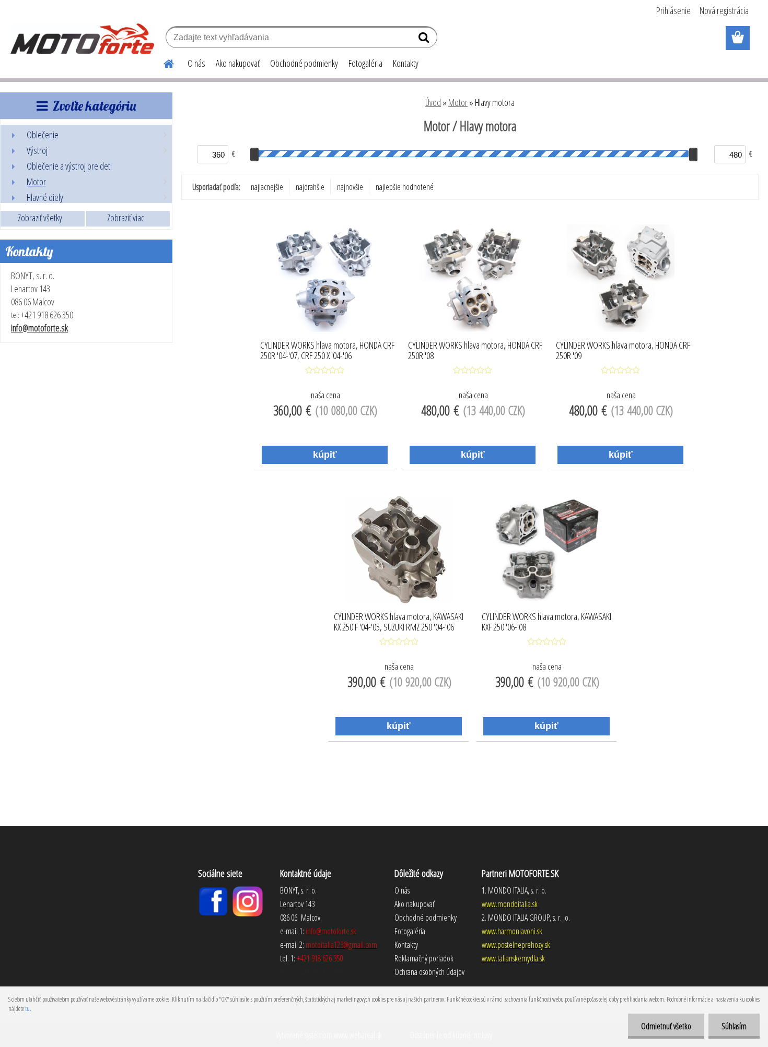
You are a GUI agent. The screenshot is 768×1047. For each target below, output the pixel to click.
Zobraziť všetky (40, 217)
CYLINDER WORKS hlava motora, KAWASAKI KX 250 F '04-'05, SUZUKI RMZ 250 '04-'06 (398, 622)
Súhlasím (734, 1026)
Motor (458, 102)
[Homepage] (162, 62)
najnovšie (350, 187)
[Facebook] (213, 890)
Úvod (433, 102)
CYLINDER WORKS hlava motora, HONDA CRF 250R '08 (475, 351)
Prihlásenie (673, 10)
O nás (196, 63)
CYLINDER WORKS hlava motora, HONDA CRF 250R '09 (623, 351)
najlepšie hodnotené (405, 187)
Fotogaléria (365, 63)
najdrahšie (310, 187)
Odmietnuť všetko (666, 1026)
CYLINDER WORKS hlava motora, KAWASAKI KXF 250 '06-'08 (546, 622)
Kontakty (405, 63)
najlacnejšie (267, 187)
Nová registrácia (724, 10)
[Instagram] (247, 890)
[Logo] (82, 39)
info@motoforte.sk (39, 328)
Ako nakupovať (238, 63)
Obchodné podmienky (304, 63)
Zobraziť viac (125, 217)
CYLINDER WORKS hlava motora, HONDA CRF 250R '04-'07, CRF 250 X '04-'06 (327, 351)
